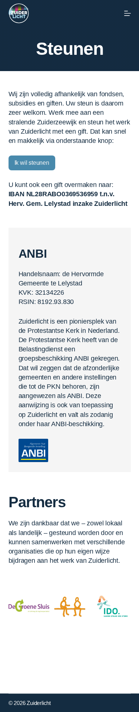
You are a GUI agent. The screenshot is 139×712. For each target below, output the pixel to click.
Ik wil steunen (31, 163)
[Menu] (127, 13)
